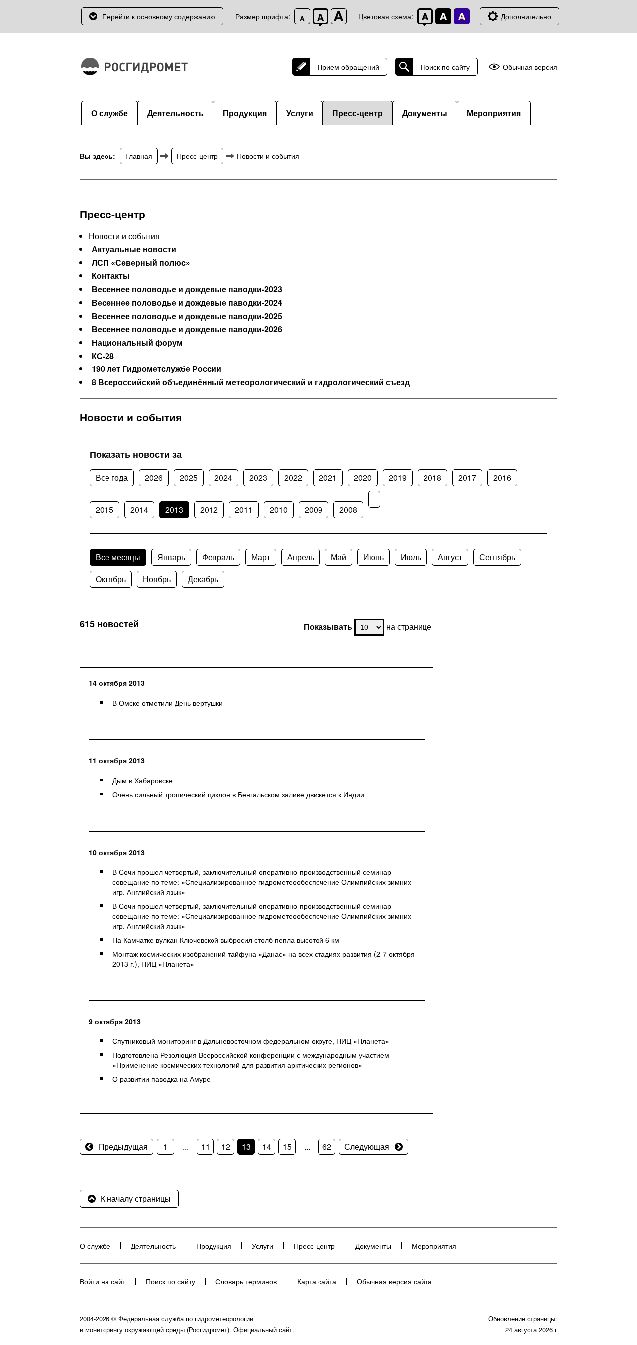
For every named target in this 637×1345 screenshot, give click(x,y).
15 (287, 1146)
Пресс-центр (357, 113)
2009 (313, 509)
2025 (189, 477)
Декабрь (203, 579)
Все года (112, 477)
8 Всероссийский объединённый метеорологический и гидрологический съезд (251, 382)
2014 (139, 509)
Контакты (111, 275)
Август (450, 557)
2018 (432, 477)
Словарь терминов (246, 1281)
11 (205, 1146)
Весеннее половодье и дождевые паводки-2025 (187, 316)
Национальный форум (137, 342)
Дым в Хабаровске (142, 780)
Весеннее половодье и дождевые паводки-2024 (187, 302)
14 (266, 1146)
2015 (104, 509)
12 (225, 1146)
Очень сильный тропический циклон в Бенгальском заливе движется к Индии (238, 794)
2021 (328, 477)
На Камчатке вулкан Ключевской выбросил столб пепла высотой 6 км (225, 940)
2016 (502, 477)
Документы (424, 113)
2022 (293, 477)
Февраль (218, 557)
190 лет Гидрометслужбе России (156, 369)
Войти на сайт (102, 1281)
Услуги (299, 113)
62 (326, 1146)
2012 (209, 509)
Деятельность (175, 113)
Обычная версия (530, 67)
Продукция (245, 113)
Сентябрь (497, 557)
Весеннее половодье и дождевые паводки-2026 (187, 329)
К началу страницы (136, 1198)
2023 (258, 477)
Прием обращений (348, 67)
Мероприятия (494, 113)
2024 (223, 477)
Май (338, 557)
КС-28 (103, 356)
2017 (467, 477)
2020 (363, 477)
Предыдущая (123, 1146)
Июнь (373, 557)
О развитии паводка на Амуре (161, 1079)
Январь (171, 557)
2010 (279, 509)
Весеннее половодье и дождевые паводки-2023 (187, 289)
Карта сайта (316, 1281)
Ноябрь (157, 579)
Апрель (300, 557)
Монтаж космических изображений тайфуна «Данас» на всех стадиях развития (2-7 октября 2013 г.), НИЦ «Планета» (263, 959)
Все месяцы (118, 557)
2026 (154, 477)
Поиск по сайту (445, 67)
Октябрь (111, 579)
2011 (244, 509)
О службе (109, 113)
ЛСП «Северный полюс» (141, 262)
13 (246, 1146)
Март (260, 557)
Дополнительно (526, 16)
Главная (138, 156)
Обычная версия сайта (394, 1281)
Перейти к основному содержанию (158, 16)
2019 (398, 477)
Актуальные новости (134, 249)
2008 (348, 509)
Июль (411, 557)
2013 (174, 509)
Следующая (366, 1146)
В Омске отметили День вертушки (167, 703)
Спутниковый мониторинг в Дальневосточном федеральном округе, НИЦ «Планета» (250, 1041)
